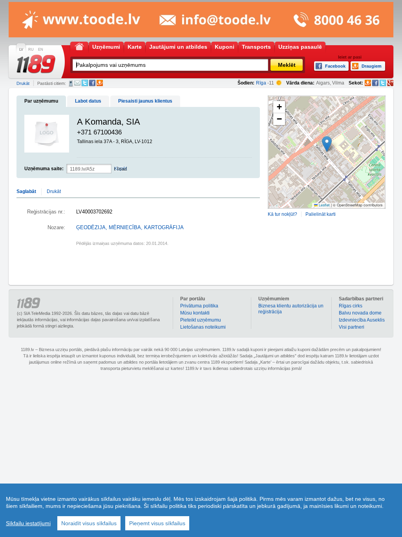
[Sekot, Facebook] (375, 83)
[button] (327, 144)
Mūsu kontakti (195, 313)
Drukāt (22, 83)
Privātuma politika (199, 306)
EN (40, 49)
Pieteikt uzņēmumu (200, 320)
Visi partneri (351, 327)
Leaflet (324, 205)
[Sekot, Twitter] (383, 83)
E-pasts (77, 83)
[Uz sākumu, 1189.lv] (79, 46)
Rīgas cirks (350, 306)
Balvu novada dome (360, 313)
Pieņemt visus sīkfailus (157, 523)
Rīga (261, 83)
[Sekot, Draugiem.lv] (368, 83)
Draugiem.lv (100, 83)
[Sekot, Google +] (390, 83)
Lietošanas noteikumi (203, 327)
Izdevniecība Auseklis (362, 320)
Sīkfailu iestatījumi (28, 523)
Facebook (92, 83)
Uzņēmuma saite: (44, 168)
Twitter (85, 83)
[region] (201, 510)
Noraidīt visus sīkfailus (89, 523)
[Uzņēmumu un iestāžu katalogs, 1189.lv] (36, 64)
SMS (70, 83)
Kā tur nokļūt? (282, 214)
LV (21, 49)
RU (31, 49)
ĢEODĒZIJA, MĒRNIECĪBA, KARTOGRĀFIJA (130, 227)
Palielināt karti (320, 214)
